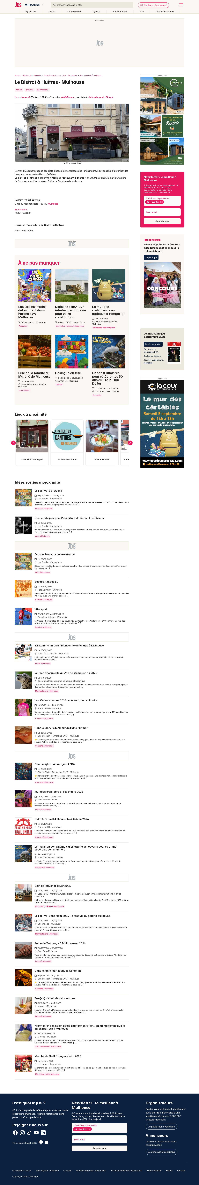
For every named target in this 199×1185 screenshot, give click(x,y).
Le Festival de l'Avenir (48, 490)
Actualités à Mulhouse (44, 867)
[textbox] (165, 202)
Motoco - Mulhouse (47, 1006)
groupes (29, 90)
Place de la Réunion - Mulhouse (52, 653)
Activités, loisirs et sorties (55, 75)
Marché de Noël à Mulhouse (47, 1074)
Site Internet (21, 209)
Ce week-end (74, 11)
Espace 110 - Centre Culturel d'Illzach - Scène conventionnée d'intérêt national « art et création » (78, 895)
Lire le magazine (153, 344)
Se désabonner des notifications (126, 1170)
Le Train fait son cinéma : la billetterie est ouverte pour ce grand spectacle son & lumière (76, 848)
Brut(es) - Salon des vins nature (55, 998)
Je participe (151, 257)
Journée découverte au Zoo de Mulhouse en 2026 (66, 672)
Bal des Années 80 (46, 581)
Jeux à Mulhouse (42, 572)
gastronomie (43, 90)
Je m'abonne (162, 221)
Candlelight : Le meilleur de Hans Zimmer (61, 727)
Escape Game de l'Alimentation (55, 554)
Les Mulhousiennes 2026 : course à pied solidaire (66, 700)
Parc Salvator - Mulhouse (49, 589)
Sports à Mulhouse (43, 627)
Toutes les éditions (152, 356)
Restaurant (72, 75)
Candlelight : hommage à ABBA (55, 764)
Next (130, 443)
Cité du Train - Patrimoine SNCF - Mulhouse (58, 736)
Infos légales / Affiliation (47, 1170)
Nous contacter (154, 1170)
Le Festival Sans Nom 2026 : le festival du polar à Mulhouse (72, 915)
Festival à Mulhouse (43, 509)
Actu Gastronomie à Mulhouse (48, 1047)
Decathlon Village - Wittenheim (52, 617)
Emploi (169, 1170)
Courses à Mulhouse (44, 718)
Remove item (162, 202)
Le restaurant (22, 97)
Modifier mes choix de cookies (91, 1170)
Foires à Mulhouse (43, 810)
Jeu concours (162, 245)
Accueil (18, 75)
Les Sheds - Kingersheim (49, 498)
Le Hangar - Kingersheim (49, 1064)
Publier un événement (155, 5)
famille (19, 90)
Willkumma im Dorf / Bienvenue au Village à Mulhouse (69, 645)
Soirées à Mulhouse (43, 600)
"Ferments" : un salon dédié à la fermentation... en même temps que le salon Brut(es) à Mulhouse (80, 1027)
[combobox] (162, 201)
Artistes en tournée (165, 11)
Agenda (96, 11)
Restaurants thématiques (90, 75)
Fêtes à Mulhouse (43, 663)
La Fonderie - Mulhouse (48, 924)
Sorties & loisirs (120, 11)
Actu (141, 11)
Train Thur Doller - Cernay (50, 857)
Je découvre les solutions (161, 1151)
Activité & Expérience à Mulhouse (49, 906)
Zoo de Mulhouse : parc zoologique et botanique (61, 681)
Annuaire (38, 75)
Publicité (181, 1170)
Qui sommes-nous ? (21, 1170)
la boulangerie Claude (101, 97)
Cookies (67, 1170)
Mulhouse (32, 5)
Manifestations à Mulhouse (46, 691)
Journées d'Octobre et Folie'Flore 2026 (59, 791)
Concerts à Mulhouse (44, 746)
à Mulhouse (68, 97)
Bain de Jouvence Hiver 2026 (53, 885)
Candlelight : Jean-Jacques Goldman (58, 970)
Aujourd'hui (30, 11)
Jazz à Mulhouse (42, 536)
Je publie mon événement (161, 1126)
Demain (51, 11)
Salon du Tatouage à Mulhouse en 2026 (60, 943)
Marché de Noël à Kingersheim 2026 (58, 1056)
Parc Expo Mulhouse (47, 799)
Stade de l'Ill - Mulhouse (49, 708)
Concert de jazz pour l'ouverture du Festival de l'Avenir (69, 517)
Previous (13, 443)
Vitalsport (41, 609)
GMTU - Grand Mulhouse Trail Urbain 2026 (62, 818)
